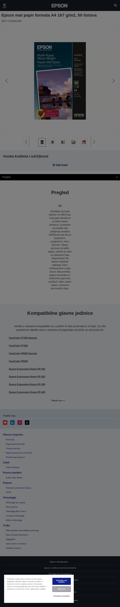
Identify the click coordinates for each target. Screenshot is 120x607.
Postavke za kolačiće (61, 596)
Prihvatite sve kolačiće (61, 581)
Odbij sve (61, 589)
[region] (39, 588)
